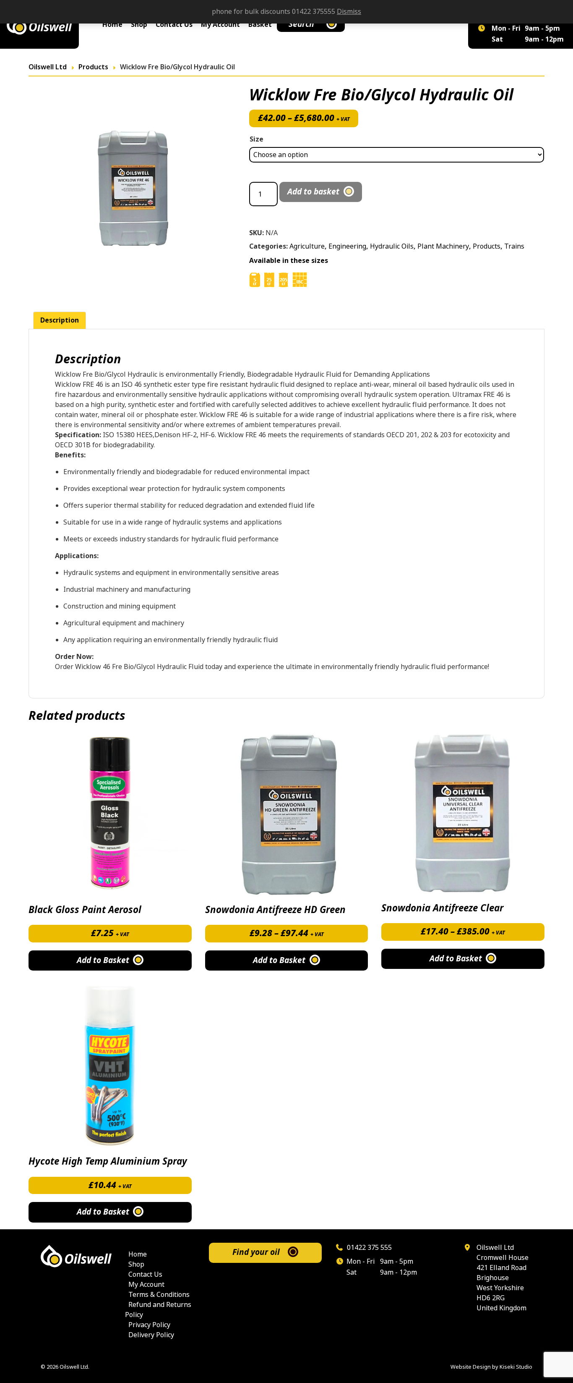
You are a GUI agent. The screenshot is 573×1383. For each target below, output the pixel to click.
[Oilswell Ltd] (39, 24)
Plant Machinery (443, 246)
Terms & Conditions (159, 1294)
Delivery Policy (151, 1335)
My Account (220, 24)
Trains (514, 246)
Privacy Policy (149, 1325)
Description (59, 320)
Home (112, 24)
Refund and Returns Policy (158, 1310)
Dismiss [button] (349, 11)
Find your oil (256, 1252)
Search (301, 24)
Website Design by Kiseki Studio (491, 1367)
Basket (260, 24)
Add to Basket (279, 960)
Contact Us (174, 24)
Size (256, 139)
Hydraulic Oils (392, 246)
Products (486, 246)
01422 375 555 (368, 1247)
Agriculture (307, 246)
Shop (139, 24)
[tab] (59, 320)
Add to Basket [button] (103, 960)
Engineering (347, 246)
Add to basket (313, 191)
